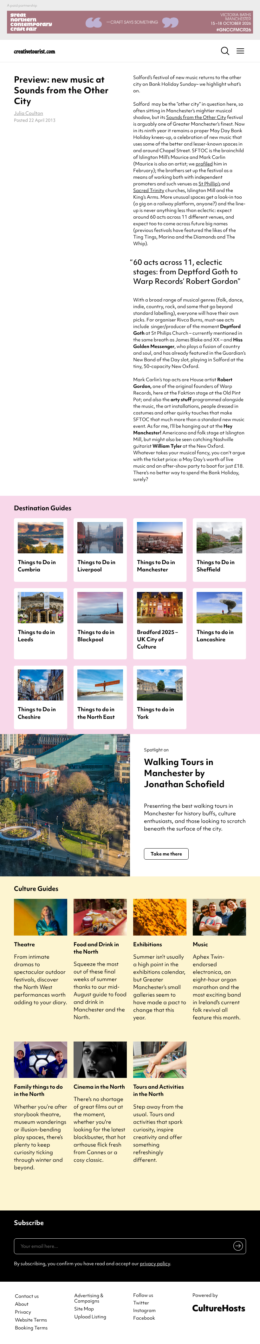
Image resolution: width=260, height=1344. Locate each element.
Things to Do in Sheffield (216, 565)
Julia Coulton (28, 113)
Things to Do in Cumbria (37, 565)
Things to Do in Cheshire (37, 713)
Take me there (166, 854)
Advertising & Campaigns (88, 1298)
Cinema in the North (99, 1086)
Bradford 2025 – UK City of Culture (157, 639)
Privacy (23, 1312)
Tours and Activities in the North (158, 1090)
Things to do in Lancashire (215, 635)
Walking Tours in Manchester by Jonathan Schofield (184, 773)
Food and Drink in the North (96, 948)
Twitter (141, 1303)
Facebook (144, 1318)
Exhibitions (147, 944)
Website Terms (31, 1320)
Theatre (24, 944)
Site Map (84, 1309)
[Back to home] (34, 51)
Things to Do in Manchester (156, 565)
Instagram (144, 1310)
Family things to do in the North (38, 1090)
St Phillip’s (209, 184)
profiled (204, 164)
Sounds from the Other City (196, 117)
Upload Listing (90, 1317)
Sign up (237, 1247)
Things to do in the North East (96, 713)
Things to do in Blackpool (95, 635)
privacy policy (155, 1263)
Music (200, 944)
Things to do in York (155, 713)
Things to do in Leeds (36, 635)
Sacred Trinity (148, 190)
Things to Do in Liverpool (96, 565)
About (22, 1304)
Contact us (27, 1296)
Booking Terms (31, 1328)
